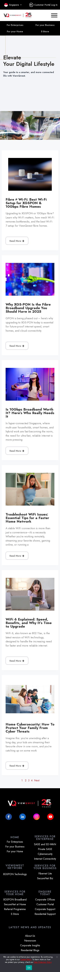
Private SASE (45, 849)
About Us (30, 935)
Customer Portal (45, 904)
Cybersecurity (45, 854)
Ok (29, 967)
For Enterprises (15, 25)
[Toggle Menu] (54, 15)
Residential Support (45, 914)
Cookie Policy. (26, 959)
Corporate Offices (45, 899)
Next (36, 780)
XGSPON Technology (15, 874)
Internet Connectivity (45, 858)
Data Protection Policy (43, 962)
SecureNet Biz (45, 878)
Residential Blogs (30, 950)
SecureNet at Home (15, 904)
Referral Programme (15, 909)
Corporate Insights (30, 945)
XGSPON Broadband (15, 899)
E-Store (15, 914)
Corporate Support (45, 909)
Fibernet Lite (45, 873)
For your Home (15, 31)
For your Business (14, 846)
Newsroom (30, 940)
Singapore (13, 4)
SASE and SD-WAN (45, 844)
